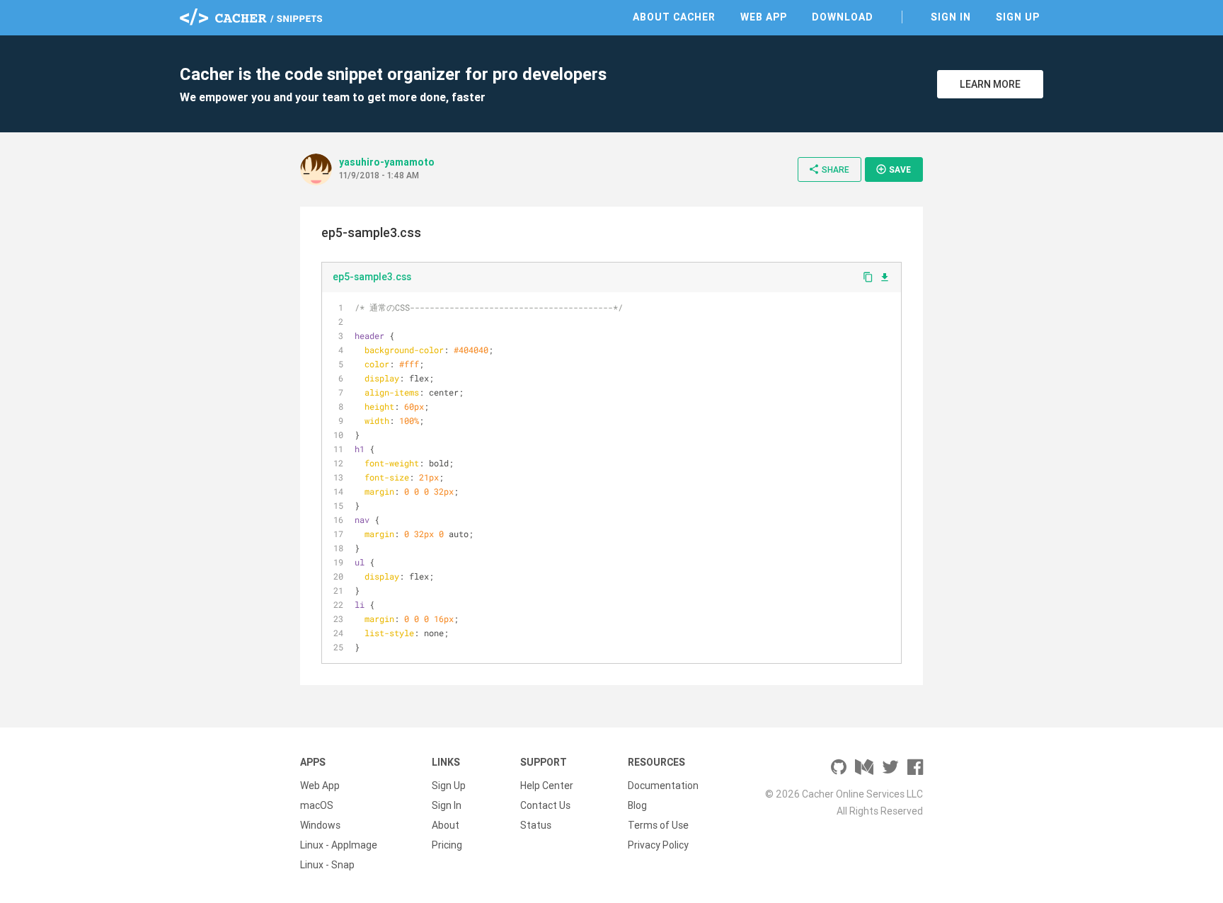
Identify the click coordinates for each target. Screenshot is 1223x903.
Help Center (546, 785)
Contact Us (545, 805)
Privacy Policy (658, 845)
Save (893, 169)
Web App (763, 17)
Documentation (663, 785)
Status (535, 825)
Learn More (990, 84)
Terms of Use (658, 825)
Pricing (447, 845)
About (445, 825)
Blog (637, 805)
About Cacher (674, 17)
